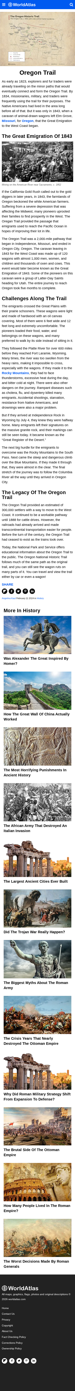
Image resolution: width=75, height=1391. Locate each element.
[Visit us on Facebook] (12, 1361)
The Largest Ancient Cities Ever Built (36, 881)
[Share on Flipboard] (4, 591)
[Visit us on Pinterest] (26, 1361)
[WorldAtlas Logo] (23, 5)
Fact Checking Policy (14, 1337)
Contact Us (8, 1313)
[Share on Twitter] (18, 591)
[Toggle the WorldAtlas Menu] (3, 4)
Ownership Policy (12, 1348)
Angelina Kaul (9, 598)
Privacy (6, 1319)
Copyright (7, 1325)
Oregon (27, 121)
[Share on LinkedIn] (32, 591)
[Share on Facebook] (11, 591)
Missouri (8, 121)
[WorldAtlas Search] (71, 4)
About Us (7, 1331)
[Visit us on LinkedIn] (33, 1361)
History (40, 598)
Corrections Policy (12, 1343)
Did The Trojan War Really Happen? (34, 932)
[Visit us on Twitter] (19, 1361)
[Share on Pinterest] (25, 591)
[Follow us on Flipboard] (4, 1361)
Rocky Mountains (15, 373)
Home (5, 1308)
